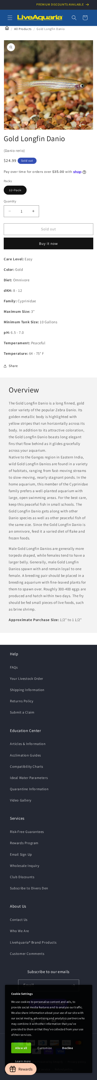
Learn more (23, 1061)
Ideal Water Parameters (29, 777)
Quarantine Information (29, 789)
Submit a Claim (22, 712)
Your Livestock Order (26, 678)
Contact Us (19, 919)
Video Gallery (20, 800)
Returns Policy (21, 701)
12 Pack (18, 191)
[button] (9, 17)
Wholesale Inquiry (24, 865)
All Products (23, 29)
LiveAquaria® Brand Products (33, 942)
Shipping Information (27, 690)
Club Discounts (22, 877)
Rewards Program (24, 843)
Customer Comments (27, 953)
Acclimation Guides (25, 755)
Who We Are (19, 931)
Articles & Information (28, 743)
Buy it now (48, 243)
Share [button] (13, 365)
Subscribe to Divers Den (29, 888)
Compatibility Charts (26, 766)
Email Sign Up (21, 854)
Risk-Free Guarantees (27, 831)
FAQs (14, 667)
